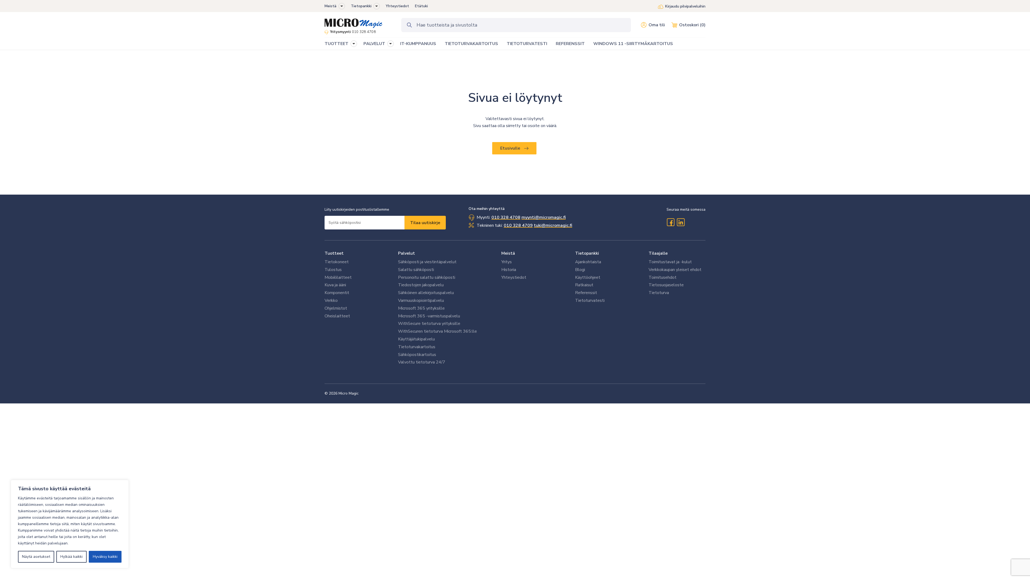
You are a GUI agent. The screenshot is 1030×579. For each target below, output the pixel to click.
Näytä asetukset (36, 556)
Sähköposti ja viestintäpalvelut (427, 262)
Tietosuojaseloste (666, 285)
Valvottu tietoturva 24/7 (421, 362)
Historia (508, 270)
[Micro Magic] (353, 21)
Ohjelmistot (336, 308)
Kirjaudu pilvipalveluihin (685, 6)
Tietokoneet (337, 262)
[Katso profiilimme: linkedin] (681, 222)
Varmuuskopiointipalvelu (421, 300)
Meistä (330, 6)
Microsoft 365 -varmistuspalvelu (429, 316)
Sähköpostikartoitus (417, 355)
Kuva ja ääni (335, 285)
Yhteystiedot (397, 6)
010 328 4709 (518, 225)
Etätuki (421, 6)
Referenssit (586, 293)
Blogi (580, 270)
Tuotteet (334, 253)
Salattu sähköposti (416, 270)
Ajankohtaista (588, 262)
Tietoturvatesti (590, 300)
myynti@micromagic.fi (543, 217)
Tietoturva (659, 293)
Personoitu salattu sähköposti (426, 277)
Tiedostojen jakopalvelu (421, 285)
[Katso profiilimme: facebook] (670, 222)
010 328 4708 (364, 31)
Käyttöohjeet (587, 277)
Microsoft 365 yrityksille (421, 308)
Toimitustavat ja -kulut (670, 262)
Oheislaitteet (337, 316)
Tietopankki (361, 6)
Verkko (331, 300)
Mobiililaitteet (338, 277)
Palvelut (406, 253)
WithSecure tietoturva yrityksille (429, 323)
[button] (342, 6)
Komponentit (337, 293)
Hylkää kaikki (71, 556)
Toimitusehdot (662, 277)
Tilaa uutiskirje (425, 223)
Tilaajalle (658, 253)
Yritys (506, 262)
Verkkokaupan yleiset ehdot (675, 270)
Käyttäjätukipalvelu (416, 339)
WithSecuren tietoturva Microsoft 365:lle (437, 331)
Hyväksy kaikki (105, 556)
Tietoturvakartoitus (416, 347)
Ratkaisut (584, 285)
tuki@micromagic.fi (553, 225)
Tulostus (333, 270)
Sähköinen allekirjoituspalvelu (426, 293)
